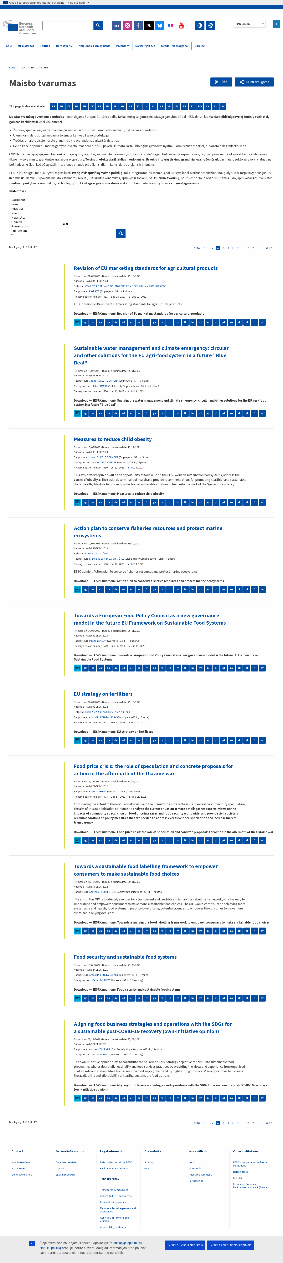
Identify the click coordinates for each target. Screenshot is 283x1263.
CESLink (237, 1178)
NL (169, 106)
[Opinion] (33, 222)
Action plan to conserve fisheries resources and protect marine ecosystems (148, 531)
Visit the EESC (19, 1169)
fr (147, 322)
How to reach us (21, 1162)
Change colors (210, 25)
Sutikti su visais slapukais (185, 1245)
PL (176, 106)
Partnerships (196, 1181)
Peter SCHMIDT (98, 792)
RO (200, 106)
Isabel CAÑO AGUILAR (104, 462)
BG (61, 106)
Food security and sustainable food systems (125, 957)
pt (223, 322)
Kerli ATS (94, 291)
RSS (224, 82)
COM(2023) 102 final (96, 554)
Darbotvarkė (64, 46)
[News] (33, 213)
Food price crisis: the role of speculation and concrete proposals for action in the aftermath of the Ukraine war (153, 769)
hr (162, 322)
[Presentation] (33, 226)
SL (215, 106)
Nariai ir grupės (145, 46)
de (116, 322)
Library (60, 1169)
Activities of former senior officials (115, 1219)
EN (84, 106)
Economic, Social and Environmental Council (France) (251, 1185)
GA (123, 106)
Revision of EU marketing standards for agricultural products (146, 268)
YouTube (181, 25)
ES (53, 106)
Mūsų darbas (26, 46)
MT (161, 106)
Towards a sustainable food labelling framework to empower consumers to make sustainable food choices (146, 870)
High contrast (199, 25)
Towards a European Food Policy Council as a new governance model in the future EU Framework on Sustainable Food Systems (150, 619)
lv (178, 322)
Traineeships (196, 1169)
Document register (67, 1162)
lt (185, 322)
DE (92, 106)
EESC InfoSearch (65, 1175)
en (139, 322)
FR (107, 106)
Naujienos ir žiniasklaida (94, 46)
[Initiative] (33, 209)
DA (76, 106)
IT (138, 106)
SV (222, 106)
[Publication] (33, 231)
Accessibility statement (113, 1227)
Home (12, 67)
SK (207, 106)
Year (65, 224)
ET (99, 106)
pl (216, 322)
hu (192, 322)
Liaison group (241, 1172)
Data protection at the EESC (116, 1162)
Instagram (127, 25)
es (92, 322)
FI (192, 106)
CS (68, 106)
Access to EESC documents (116, 1196)
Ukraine (199, 46)
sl (247, 322)
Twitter (149, 25)
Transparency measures (114, 1190)
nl (208, 322)
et (123, 322)
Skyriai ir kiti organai (174, 46)
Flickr (170, 25)
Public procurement (200, 1175)
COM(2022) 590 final (96, 712)
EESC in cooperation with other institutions (251, 1164)
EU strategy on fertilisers (103, 694)
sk (239, 322)
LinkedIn (116, 25)
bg (85, 322)
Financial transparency (113, 1202)
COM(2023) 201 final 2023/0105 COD (105, 286)
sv (262, 322)
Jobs (192, 1162)
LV (146, 106)
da (108, 322)
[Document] (33, 200)
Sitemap (149, 1162)
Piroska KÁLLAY (98, 641)
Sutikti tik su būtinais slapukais (230, 1245)
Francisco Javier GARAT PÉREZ (106, 559)
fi (254, 322)
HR (130, 106)
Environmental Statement (114, 1169)
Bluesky (159, 25)
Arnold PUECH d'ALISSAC (103, 717)
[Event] (33, 204)
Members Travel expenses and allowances (118, 1210)
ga (154, 322)
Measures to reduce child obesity (113, 439)
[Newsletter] (33, 217)
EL (115, 106)
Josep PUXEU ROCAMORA (103, 381)
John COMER (99, 386)
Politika (45, 46)
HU (153, 106)
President (123, 46)
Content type (17, 191)
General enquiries (22, 1175)
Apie (9, 46)
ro (231, 322)
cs (100, 322)
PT (184, 106)
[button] (254, 82)
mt (201, 322)
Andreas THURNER (99, 892)
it (170, 322)
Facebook (138, 25)
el (131, 322)
